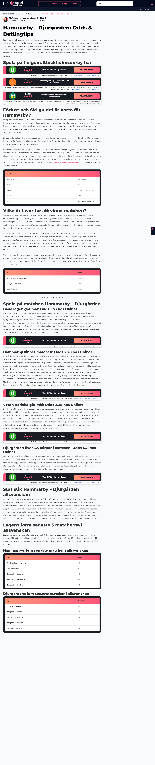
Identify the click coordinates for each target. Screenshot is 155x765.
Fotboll (28, 14)
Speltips (19, 14)
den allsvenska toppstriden (66, 163)
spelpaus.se (87, 75)
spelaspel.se (8, 14)
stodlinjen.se (78, 75)
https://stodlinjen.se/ (76, 89)
